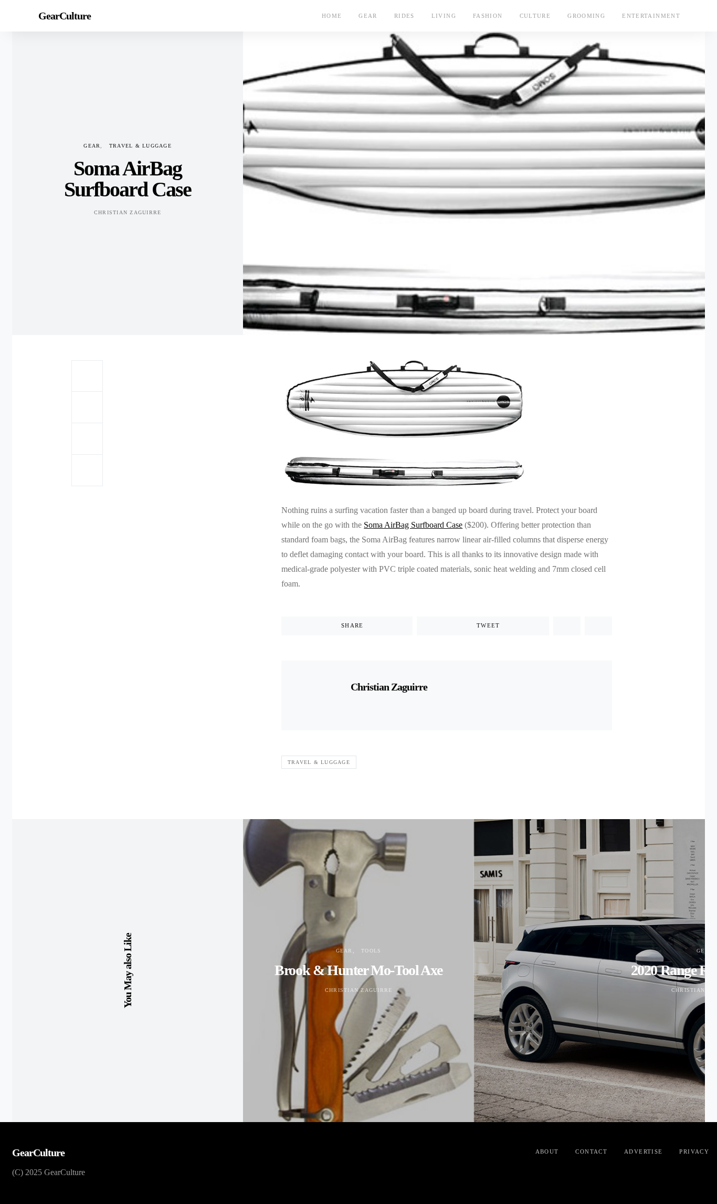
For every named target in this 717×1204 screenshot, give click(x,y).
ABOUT (547, 1151)
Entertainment (651, 16)
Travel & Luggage (140, 146)
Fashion (488, 16)
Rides (404, 16)
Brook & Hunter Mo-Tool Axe (358, 970)
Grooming (586, 16)
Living (443, 16)
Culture (535, 16)
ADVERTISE (643, 1151)
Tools (371, 951)
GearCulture (64, 16)
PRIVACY (694, 1151)
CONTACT (591, 1151)
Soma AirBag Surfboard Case (413, 524)
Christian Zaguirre (128, 212)
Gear (367, 16)
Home (332, 16)
